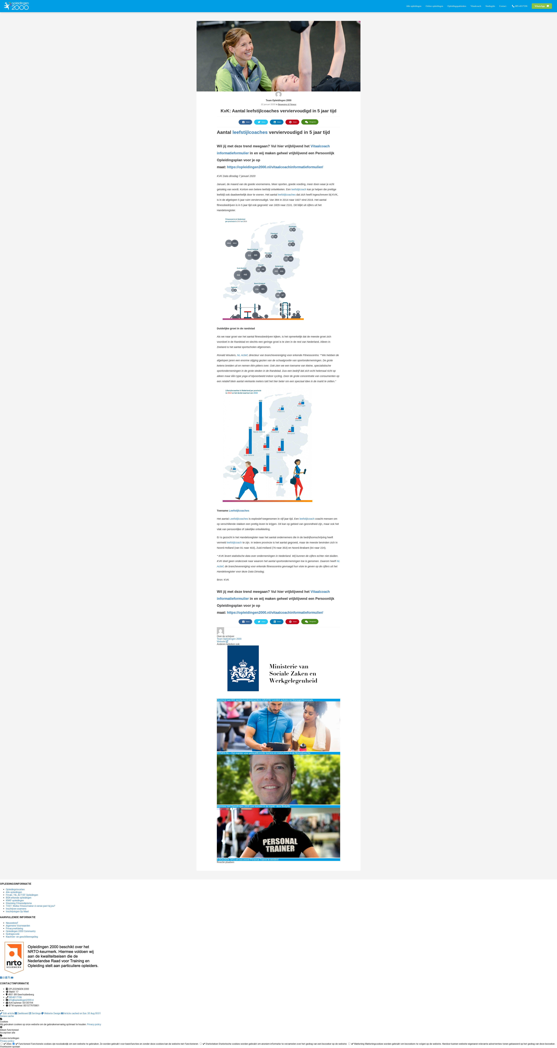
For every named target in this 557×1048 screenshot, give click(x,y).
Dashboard (23, 1013)
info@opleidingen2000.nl (21, 1000)
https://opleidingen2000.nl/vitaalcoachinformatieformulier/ (275, 167)
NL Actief (242, 355)
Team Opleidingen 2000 (278, 100)
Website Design (52, 1013)
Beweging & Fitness (287, 104)
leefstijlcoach (298, 189)
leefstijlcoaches (250, 132)
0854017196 (15, 997)
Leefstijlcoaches (239, 510)
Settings (36, 1013)
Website (221, 641)
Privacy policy (94, 1024)
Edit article (8, 1013)
